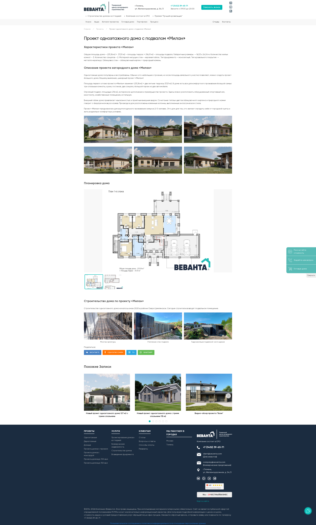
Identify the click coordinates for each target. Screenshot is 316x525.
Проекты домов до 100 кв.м (96, 459)
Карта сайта (203, 501)
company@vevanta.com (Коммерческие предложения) (217, 463)
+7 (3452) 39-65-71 (179, 6)
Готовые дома (127, 22)
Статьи (142, 437)
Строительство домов (121, 451)
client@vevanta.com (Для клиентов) (212, 455)
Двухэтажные (90, 441)
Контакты (226, 22)
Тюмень (169, 445)
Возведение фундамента (122, 454)
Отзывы (216, 22)
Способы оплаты (146, 445)
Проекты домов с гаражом (96, 449)
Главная (87, 29)
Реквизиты (143, 449)
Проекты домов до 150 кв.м (96, 463)
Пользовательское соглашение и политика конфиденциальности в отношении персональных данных (158, 524)
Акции (96, 22)
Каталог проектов (110, 22)
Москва (169, 441)
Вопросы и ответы (147, 441)
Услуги (88, 22)
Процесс (154, 22)
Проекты (100, 29)
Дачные (87, 445)
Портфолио (142, 22)
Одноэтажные (90, 437)
